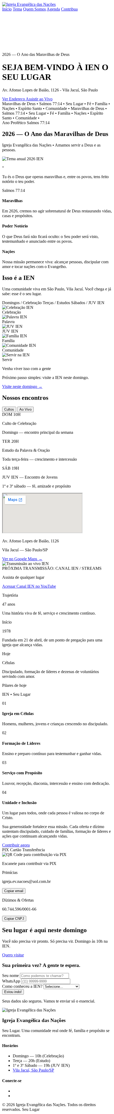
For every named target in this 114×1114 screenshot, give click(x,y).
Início (7, 9)
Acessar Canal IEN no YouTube (29, 586)
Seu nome (10, 975)
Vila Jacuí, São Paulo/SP (33, 1070)
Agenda (53, 9)
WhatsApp (11, 981)
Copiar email (13, 891)
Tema (17, 9)
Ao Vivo (25, 409)
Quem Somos (34, 9)
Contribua (69, 9)
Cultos (9, 409)
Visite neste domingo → (22, 386)
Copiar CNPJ (14, 919)
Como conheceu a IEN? (22, 986)
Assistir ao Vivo (39, 99)
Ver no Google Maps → (22, 559)
